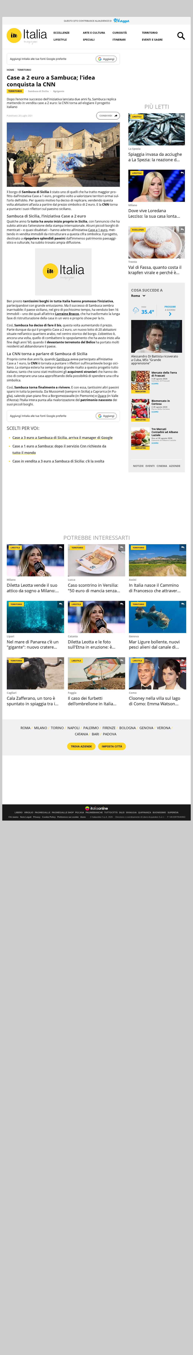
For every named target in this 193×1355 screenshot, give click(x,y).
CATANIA (81, 734)
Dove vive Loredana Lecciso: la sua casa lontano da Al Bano (155, 216)
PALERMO (91, 728)
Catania (73, 636)
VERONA (163, 728)
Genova (134, 636)
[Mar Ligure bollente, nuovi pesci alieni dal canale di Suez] (157, 617)
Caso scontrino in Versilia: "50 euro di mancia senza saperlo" (93, 590)
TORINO (57, 728)
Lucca (71, 579)
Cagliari (11, 693)
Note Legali (25, 817)
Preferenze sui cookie (68, 817)
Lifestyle (60, 39)
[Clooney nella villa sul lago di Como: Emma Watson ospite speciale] (157, 673)
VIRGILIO (28, 813)
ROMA (25, 728)
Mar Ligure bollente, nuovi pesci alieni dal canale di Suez (154, 647)
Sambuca (63, 359)
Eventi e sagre (152, 39)
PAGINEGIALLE (42, 813)
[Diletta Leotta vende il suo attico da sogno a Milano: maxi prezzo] (35, 560)
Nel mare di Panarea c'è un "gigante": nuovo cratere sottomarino (33, 647)
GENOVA (146, 728)
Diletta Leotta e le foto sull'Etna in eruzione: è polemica (90, 647)
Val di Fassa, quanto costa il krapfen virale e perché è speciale (155, 272)
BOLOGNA (127, 728)
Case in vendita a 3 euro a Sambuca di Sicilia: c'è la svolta (58, 461)
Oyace (102, 396)
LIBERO (19, 813)
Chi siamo (13, 817)
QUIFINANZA (144, 813)
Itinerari (119, 39)
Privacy (36, 817)
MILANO (40, 728)
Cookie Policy (49, 817)
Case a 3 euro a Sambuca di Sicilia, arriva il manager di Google (62, 437)
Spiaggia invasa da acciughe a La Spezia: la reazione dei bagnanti (155, 159)
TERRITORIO (24, 69)
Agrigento (58, 91)
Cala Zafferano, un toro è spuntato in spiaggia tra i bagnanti (31, 703)
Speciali (89, 39)
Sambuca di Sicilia (38, 91)
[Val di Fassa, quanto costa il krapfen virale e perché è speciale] (157, 242)
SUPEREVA (173, 813)
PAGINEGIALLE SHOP (63, 813)
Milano (132, 205)
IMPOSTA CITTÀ (112, 746)
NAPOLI (73, 728)
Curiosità (120, 32)
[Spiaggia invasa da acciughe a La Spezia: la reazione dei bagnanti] (157, 129)
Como (133, 693)
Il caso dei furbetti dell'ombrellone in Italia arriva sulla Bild (90, 703)
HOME (10, 69)
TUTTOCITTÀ (111, 813)
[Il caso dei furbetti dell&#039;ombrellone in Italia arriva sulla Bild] (96, 673)
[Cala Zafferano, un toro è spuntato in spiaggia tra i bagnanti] (35, 673)
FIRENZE (109, 728)
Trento (132, 262)
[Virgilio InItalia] (26, 36)
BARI (95, 734)
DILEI (121, 813)
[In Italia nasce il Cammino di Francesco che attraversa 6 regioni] (157, 560)
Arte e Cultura (94, 32)
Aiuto (83, 817)
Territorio (150, 32)
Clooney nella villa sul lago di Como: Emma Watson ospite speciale (154, 703)
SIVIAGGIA (131, 813)
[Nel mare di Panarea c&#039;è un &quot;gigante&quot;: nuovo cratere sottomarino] (35, 617)
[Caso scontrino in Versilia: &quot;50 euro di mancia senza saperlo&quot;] (96, 560)
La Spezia (134, 148)
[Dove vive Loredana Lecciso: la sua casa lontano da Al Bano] (157, 186)
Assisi (132, 579)
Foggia (72, 693)
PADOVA (109, 734)
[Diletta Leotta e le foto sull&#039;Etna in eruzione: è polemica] (96, 617)
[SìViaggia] (121, 20)
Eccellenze (62, 32)
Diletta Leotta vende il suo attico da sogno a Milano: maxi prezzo (32, 590)
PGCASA (79, 813)
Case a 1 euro (97, 230)
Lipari (10, 636)
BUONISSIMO (159, 813)
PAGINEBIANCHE (94, 813)
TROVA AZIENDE (81, 746)
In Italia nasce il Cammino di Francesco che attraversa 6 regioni (155, 590)
